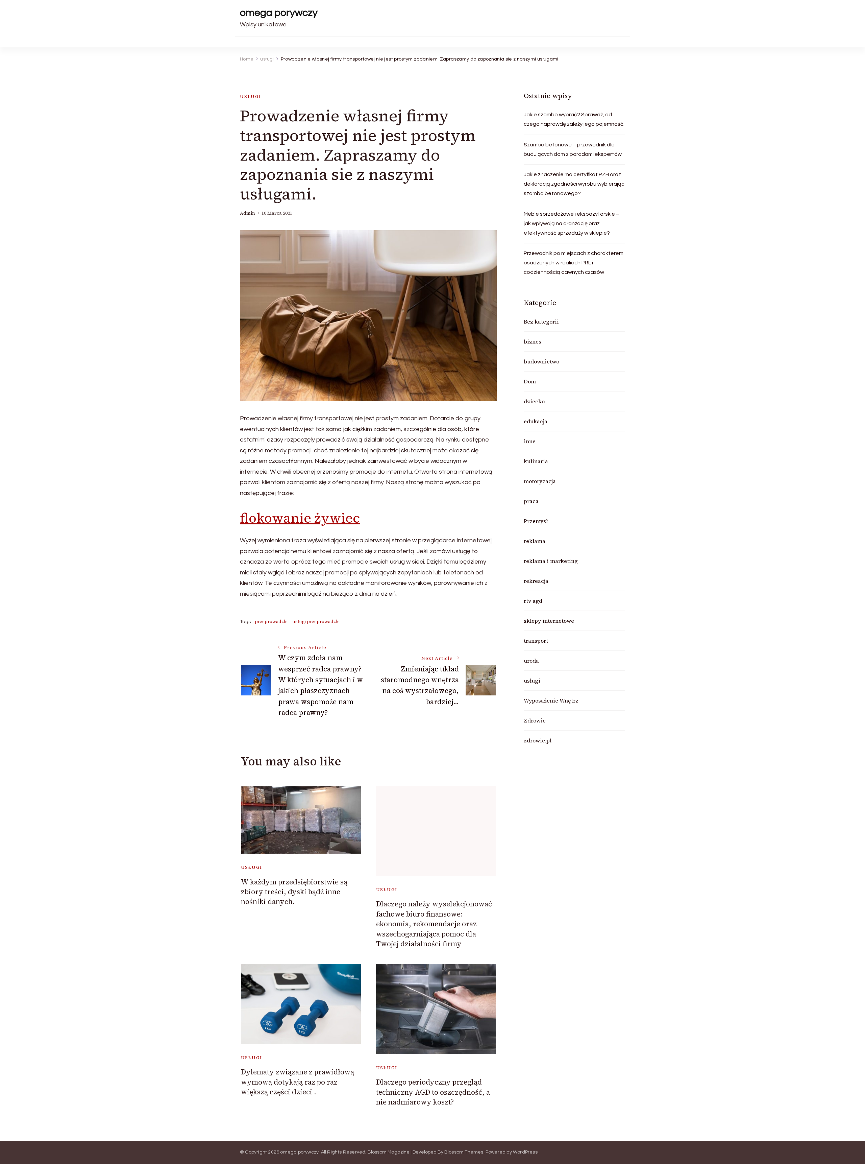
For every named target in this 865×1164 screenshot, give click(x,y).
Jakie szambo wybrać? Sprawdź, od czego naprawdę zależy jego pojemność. (574, 119)
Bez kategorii (541, 321)
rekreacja (536, 581)
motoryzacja (540, 481)
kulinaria (536, 461)
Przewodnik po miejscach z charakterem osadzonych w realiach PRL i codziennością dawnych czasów (573, 263)
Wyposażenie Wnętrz (551, 700)
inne (530, 441)
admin (247, 213)
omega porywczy (279, 12)
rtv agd (533, 600)
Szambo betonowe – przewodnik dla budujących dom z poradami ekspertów (573, 149)
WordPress (525, 1152)
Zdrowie (535, 720)
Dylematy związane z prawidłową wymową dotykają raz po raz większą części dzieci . (297, 1082)
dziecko (534, 401)
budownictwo (541, 361)
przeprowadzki (271, 621)
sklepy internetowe (549, 620)
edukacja (535, 421)
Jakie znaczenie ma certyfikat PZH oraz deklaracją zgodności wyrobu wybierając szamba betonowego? (574, 184)
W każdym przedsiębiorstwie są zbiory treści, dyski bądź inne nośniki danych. (294, 892)
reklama (534, 541)
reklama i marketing (551, 561)
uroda (531, 660)
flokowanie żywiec (300, 518)
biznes (532, 341)
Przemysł (536, 521)
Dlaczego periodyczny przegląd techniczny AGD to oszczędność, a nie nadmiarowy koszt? (433, 1092)
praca (531, 501)
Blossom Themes (464, 1152)
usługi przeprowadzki (316, 621)
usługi (250, 96)
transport (536, 640)
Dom (530, 381)
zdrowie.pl (537, 740)
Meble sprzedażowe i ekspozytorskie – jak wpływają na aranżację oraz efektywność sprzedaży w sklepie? (571, 223)
